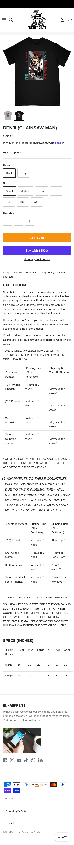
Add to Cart (37, 237)
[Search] (12, 19)
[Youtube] (19, 760)
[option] (37, 71)
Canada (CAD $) (16, 811)
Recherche (8, 798)
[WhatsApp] (33, 760)
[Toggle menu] (4, 19)
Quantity (8, 212)
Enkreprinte (14, 152)
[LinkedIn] (40, 760)
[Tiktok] (26, 760)
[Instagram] (12, 760)
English (10, 822)
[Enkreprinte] (37, 20)
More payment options (37, 259)
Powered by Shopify (31, 832)
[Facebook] (5, 760)
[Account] (61, 19)
